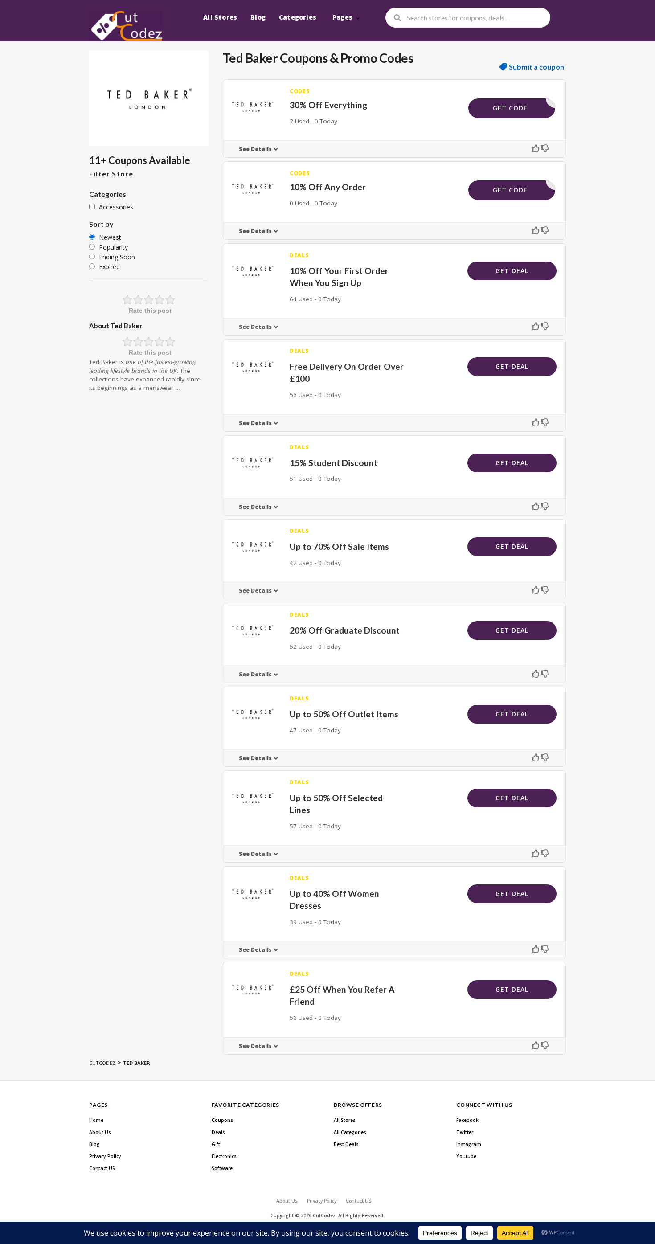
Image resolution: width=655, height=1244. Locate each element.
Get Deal (511, 270)
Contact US (102, 1168)
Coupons (222, 1120)
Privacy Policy (105, 1156)
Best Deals (346, 1144)
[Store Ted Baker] (149, 98)
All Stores (220, 17)
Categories (297, 17)
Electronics (224, 1156)
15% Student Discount (333, 463)
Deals (218, 1132)
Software (222, 1168)
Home (96, 1120)
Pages (342, 17)
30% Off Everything (328, 105)
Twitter (464, 1132)
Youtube (466, 1156)
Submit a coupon (536, 66)
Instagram (468, 1144)
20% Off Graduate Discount (345, 630)
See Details (255, 149)
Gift (216, 1144)
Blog (258, 17)
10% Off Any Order (328, 187)
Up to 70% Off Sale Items (339, 546)
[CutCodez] (126, 25)
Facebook (467, 1120)
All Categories (350, 1132)
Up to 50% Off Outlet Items (344, 714)
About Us (100, 1132)
